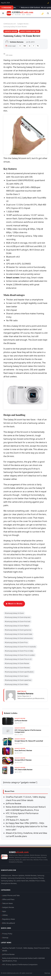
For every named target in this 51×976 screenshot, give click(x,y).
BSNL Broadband (8, 923)
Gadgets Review (22, 24)
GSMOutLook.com (9, 24)
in (29, 46)
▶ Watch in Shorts (14, 604)
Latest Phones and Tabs (29, 31)
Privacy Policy (7, 933)
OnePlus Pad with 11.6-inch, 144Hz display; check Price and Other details (26, 949)
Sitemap (5, 937)
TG (38, 46)
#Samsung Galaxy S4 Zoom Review (17, 663)
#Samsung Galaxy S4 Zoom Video (16, 684)
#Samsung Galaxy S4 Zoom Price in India (19, 651)
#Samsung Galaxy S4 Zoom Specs (16, 676)
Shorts (43, 971)
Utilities (5, 915)
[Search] (48, 13)
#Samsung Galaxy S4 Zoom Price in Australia (20, 647)
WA (25, 46)
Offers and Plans (8, 899)
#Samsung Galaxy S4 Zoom (14, 613)
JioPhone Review (13, 803)
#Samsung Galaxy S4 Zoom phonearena (19, 638)
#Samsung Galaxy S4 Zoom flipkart (17, 626)
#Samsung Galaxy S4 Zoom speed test (18, 680)
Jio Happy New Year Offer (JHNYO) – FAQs (25, 823)
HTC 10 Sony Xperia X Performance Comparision (20, 964)
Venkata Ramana (16, 42)
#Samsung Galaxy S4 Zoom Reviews (17, 668)
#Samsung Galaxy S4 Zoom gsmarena (18, 630)
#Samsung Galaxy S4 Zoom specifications (19, 672)
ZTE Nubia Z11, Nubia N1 (17, 820)
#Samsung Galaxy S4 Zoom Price (16, 642)
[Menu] (3, 13)
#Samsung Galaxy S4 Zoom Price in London (20, 655)
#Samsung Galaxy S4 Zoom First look (17, 621)
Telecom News (7, 903)
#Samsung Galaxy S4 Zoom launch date (18, 634)
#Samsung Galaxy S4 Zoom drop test (17, 617)
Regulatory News (8, 919)
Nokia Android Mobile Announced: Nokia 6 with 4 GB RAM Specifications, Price (23, 959)
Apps (4, 911)
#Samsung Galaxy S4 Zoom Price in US (18, 659)
